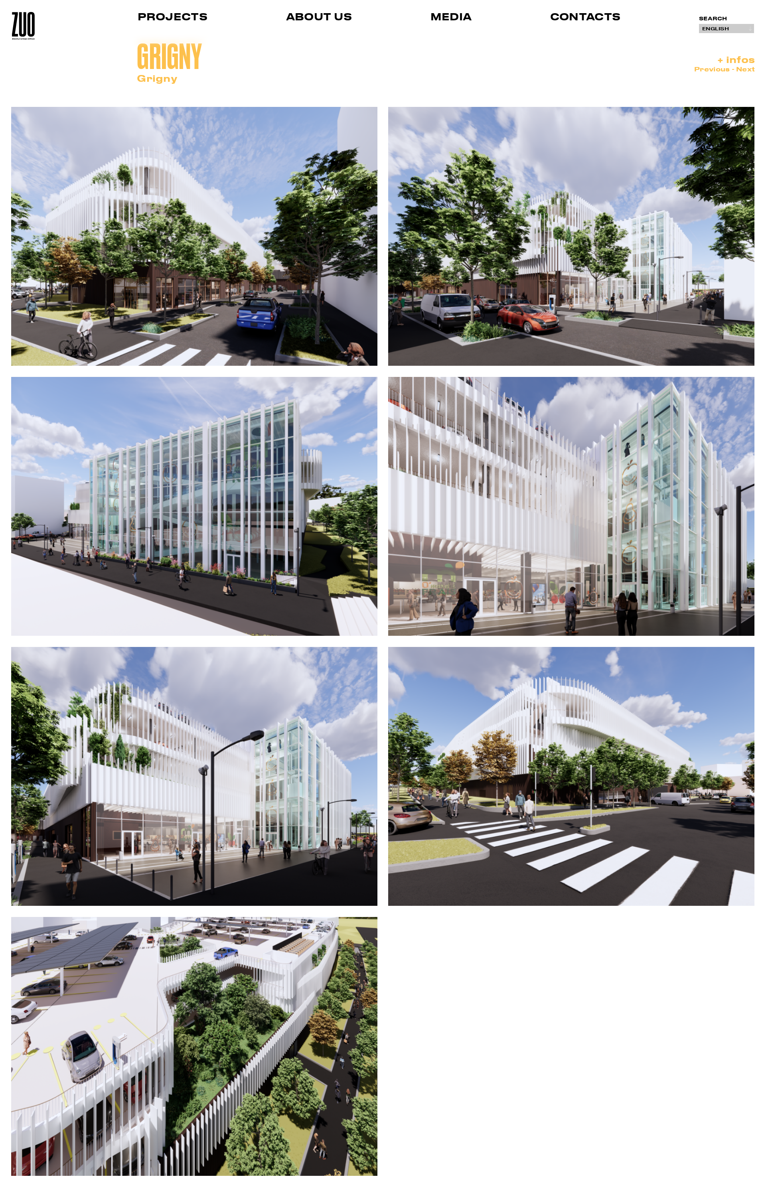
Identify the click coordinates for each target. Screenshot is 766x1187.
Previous (713, 69)
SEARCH (713, 18)
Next (745, 69)
